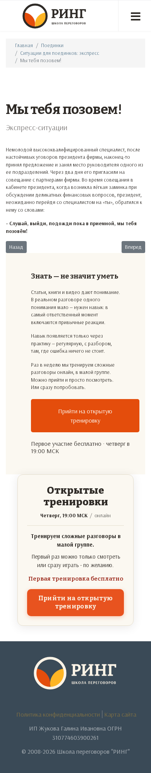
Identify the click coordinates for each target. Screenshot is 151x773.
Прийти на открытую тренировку (85, 415)
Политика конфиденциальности (58, 714)
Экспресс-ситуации (36, 127)
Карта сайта (120, 714)
